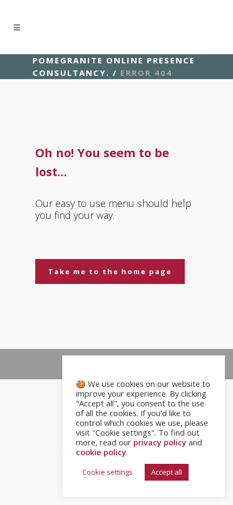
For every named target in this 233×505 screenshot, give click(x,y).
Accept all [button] (166, 472)
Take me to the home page (110, 271)
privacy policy (159, 442)
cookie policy (101, 451)
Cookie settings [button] (107, 472)
